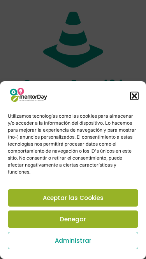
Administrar (73, 240)
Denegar (73, 219)
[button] (134, 96)
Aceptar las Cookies (73, 198)
